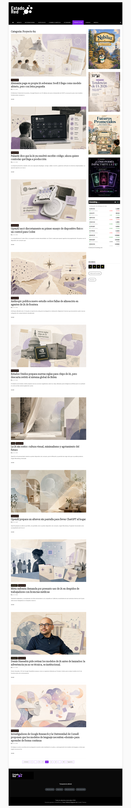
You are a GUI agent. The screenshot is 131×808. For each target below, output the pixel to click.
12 (55, 762)
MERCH (96, 22)
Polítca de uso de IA (50, 789)
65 (64, 762)
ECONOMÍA (67, 22)
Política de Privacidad (95, 273)
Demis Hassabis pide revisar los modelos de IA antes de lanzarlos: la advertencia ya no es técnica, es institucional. (48, 663)
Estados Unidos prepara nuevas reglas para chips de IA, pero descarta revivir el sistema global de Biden (44, 375)
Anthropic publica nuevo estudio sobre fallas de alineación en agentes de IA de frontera (44, 303)
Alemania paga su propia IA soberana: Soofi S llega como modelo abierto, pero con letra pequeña (46, 85)
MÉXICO (19, 22)
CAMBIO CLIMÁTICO (55, 22)
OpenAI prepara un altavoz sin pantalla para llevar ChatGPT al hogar (48, 519)
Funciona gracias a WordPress (53, 802)
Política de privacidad (81, 789)
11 (51, 762)
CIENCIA (88, 22)
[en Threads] (98, 267)
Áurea (13, 443)
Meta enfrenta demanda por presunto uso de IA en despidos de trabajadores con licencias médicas (45, 590)
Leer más (12, 99)
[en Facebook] (94, 267)
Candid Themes (82, 802)
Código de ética (59, 789)
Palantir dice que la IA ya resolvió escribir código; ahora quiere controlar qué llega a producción (45, 157)
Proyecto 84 (14, 80)
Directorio (92, 279)
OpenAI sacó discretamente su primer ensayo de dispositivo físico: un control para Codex (47, 230)
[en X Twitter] (90, 267)
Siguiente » (70, 762)
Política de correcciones (69, 789)
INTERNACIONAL (30, 22)
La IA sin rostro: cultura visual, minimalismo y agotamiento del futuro (45, 448)
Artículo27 (14, 585)
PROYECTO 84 (78, 22)
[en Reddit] (102, 267)
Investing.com (98, 247)
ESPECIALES (42, 22)
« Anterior (26, 762)
